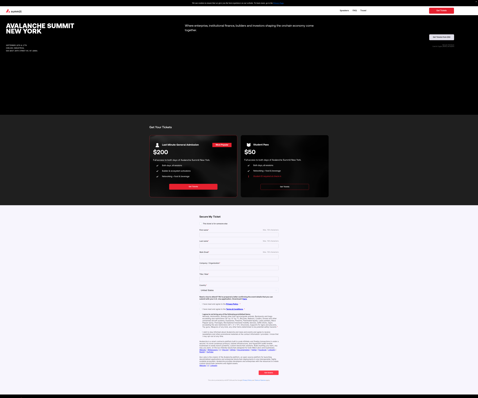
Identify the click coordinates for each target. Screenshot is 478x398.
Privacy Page (278, 3)
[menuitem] (344, 11)
